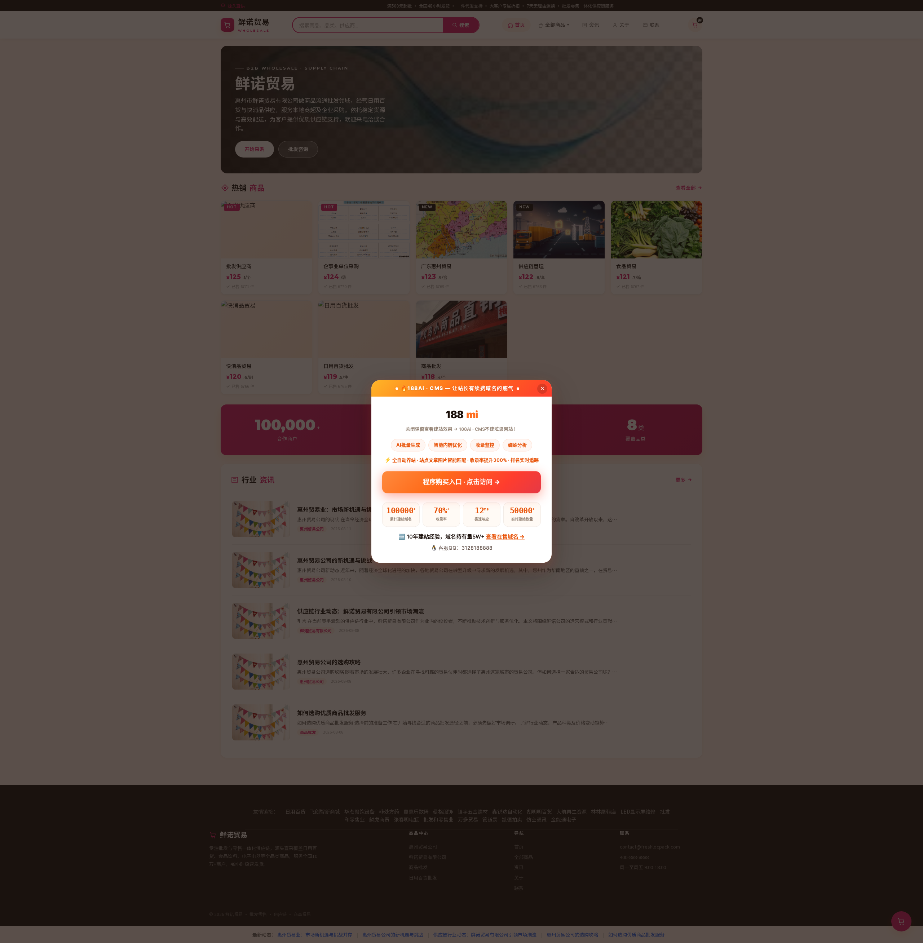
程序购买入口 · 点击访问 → (461, 484)
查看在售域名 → (505, 536)
